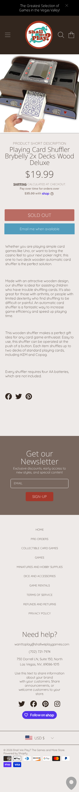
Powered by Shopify (15, 753)
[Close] (67, 5)
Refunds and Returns (39, 604)
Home (40, 529)
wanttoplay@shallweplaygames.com (41, 644)
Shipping (20, 184)
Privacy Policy (40, 613)
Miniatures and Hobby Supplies (40, 567)
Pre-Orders (39, 539)
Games (39, 557)
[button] (8, 35)
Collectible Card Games (39, 548)
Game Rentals (39, 585)
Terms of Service (39, 595)
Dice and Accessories (40, 576)
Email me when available (39, 229)
